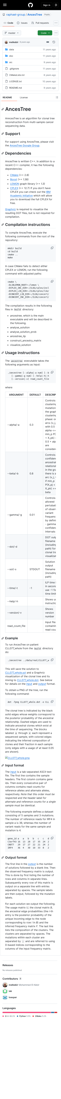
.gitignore (14, 68)
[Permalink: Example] (3, 638)
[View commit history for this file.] (53, 42)
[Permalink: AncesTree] (3, 109)
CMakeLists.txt (17, 75)
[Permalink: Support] (3, 133)
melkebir (13, 42)
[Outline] (57, 97)
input (29, 683)
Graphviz (10, 209)
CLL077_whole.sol (15, 672)
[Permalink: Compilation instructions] (3, 224)
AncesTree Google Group (24, 145)
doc (11, 55)
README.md (15, 87)
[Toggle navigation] (5, 4)
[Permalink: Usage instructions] (3, 352)
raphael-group (15, 14)
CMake (14, 175)
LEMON (14, 183)
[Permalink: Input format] (3, 765)
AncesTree (34, 14)
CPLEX (14, 188)
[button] (52, 248)
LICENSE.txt (15, 81)
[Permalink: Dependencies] (3, 153)
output (42, 683)
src (10, 62)
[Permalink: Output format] (3, 857)
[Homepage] (30, 4)
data (11, 49)
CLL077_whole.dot (27, 680)
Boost (13, 179)
